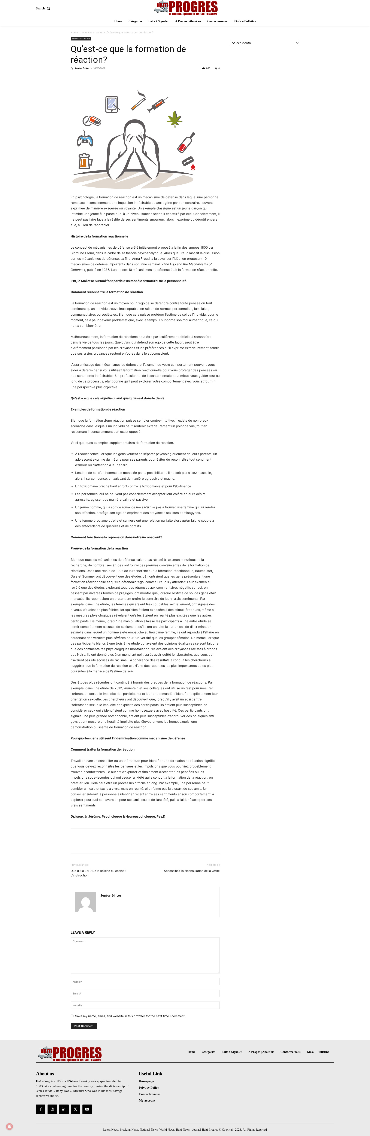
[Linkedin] (64, 1109)
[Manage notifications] (9, 1126)
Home (74, 32)
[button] (44, 8)
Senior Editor (82, 68)
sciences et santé (92, 32)
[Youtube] (87, 1109)
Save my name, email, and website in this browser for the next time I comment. (130, 1016)
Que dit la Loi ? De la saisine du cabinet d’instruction (98, 873)
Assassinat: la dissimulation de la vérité (192, 871)
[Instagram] (52, 1109)
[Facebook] (75, 78)
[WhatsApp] (104, 78)
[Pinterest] (94, 78)
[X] (85, 78)
